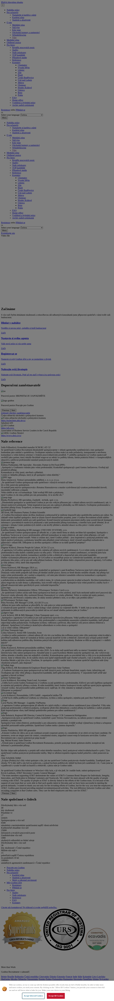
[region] (57, 991)
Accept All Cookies (55, 996)
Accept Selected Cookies (33, 996)
